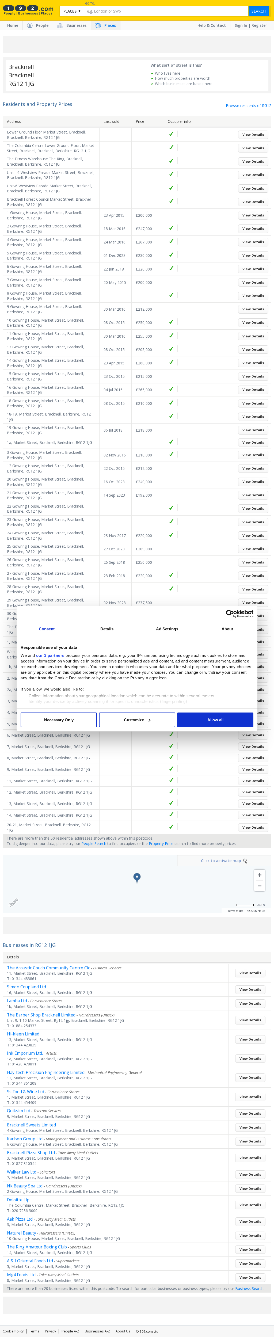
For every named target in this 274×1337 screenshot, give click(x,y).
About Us (123, 1331)
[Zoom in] (259, 875)
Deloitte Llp (18, 1200)
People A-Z (70, 1331)
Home (12, 25)
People (42, 25)
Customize (134, 720)
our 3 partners (50, 655)
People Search (93, 843)
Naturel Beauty (21, 1233)
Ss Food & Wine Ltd (25, 1092)
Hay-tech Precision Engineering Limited (46, 1072)
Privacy (50, 1331)
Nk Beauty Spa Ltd (25, 1186)
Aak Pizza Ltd (20, 1219)
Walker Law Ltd (21, 1172)
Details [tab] (106, 629)
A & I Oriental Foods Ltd (30, 1261)
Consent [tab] (47, 629)
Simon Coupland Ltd (26, 987)
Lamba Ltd (17, 1001)
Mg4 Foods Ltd (21, 1275)
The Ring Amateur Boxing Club (37, 1247)
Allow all (215, 720)
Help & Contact (211, 25)
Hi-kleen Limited (23, 1034)
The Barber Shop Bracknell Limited (41, 1015)
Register (259, 25)
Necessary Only (59, 720)
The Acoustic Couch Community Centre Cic (48, 968)
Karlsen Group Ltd (25, 1139)
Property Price (161, 843)
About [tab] (227, 629)
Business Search (249, 1288)
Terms (34, 1331)
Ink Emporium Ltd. (25, 1053)
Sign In (241, 25)
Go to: (90, 3)
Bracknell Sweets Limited (31, 1125)
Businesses (76, 25)
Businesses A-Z (97, 1331)
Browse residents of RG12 (248, 105)
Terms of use (235, 911)
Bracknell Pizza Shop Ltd (31, 1153)
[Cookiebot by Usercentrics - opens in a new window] (230, 614)
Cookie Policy (13, 1331)
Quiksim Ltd (18, 1111)
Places (110, 25)
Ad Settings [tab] (167, 629)
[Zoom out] (259, 886)
